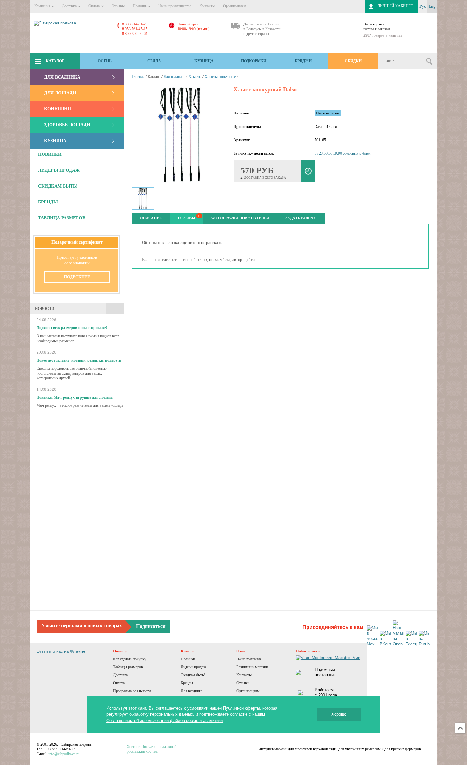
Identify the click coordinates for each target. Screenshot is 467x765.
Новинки (188, 659)
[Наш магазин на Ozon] (398, 633)
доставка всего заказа (265, 177)
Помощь (140, 6)
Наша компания (248, 659)
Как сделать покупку (129, 659)
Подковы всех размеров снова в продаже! (72, 328)
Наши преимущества (174, 6)
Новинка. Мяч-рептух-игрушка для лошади (75, 397)
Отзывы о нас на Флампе (61, 651)
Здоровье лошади (67, 124)
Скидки (353, 61)
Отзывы (118, 6)
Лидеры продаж (193, 667)
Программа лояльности (132, 691)
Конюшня (57, 109)
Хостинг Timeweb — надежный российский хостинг (151, 749)
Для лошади (60, 93)
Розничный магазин (252, 667)
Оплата (94, 6)
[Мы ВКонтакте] (385, 639)
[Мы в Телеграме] (411, 639)
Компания (42, 6)
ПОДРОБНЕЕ (77, 276)
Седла (154, 61)
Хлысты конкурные (220, 76)
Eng (432, 6)
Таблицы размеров (128, 667)
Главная (138, 76)
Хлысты (194, 76)
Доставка (70, 6)
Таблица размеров (61, 218)
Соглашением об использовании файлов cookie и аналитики (164, 720)
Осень (105, 61)
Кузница (203, 61)
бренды (48, 202)
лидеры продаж (59, 170)
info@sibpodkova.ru (63, 754)
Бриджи (303, 61)
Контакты (207, 6)
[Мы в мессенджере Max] (372, 636)
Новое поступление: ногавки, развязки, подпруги (79, 360)
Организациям (234, 6)
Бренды (187, 683)
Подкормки (253, 61)
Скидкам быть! (193, 675)
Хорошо (338, 714)
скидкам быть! (58, 186)
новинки (50, 154)
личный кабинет (395, 6)
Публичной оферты (241, 708)
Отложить (308, 171)
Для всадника (62, 77)
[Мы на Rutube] (424, 639)
